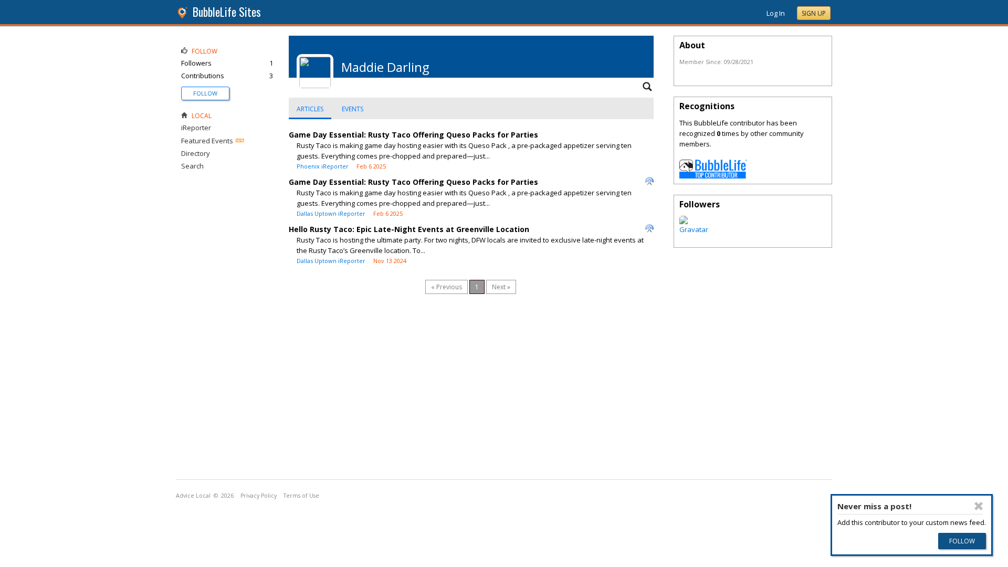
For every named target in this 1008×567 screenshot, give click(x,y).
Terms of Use (301, 495)
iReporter (196, 127)
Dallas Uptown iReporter (331, 213)
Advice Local (193, 495)
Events (352, 108)
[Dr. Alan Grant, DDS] (693, 229)
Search (192, 166)
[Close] (978, 506)
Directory (195, 153)
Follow (205, 93)
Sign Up (814, 13)
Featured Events (207, 140)
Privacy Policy (258, 495)
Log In (775, 13)
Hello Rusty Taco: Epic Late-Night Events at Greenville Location (409, 229)
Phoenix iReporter (323, 166)
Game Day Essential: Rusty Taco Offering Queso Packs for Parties (413, 135)
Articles (310, 108)
